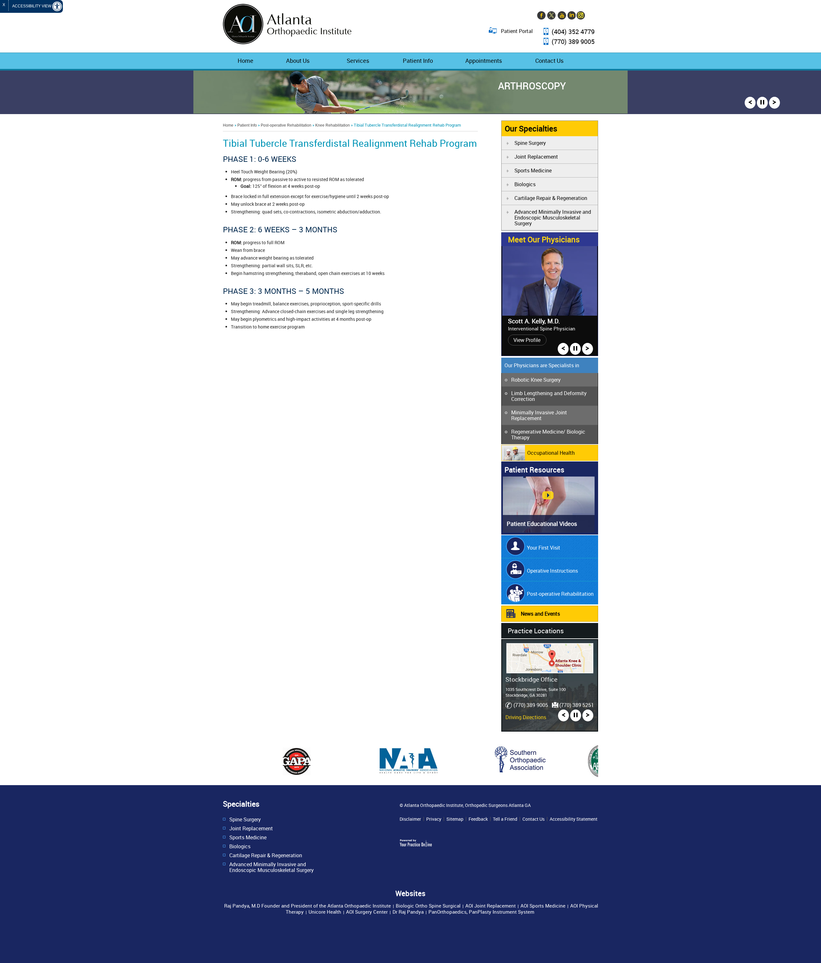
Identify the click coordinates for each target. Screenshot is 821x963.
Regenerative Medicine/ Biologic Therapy (548, 434)
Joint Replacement (536, 156)
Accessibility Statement (573, 819)
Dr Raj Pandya (408, 912)
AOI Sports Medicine (543, 905)
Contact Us (549, 60)
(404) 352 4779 (573, 32)
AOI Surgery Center (367, 912)
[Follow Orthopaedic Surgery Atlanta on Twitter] (551, 16)
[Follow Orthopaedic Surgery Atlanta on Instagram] (580, 16)
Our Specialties (531, 128)
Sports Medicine (533, 170)
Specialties (241, 804)
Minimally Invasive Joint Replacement (539, 415)
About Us (297, 60)
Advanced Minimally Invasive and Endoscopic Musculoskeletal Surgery (552, 217)
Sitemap (454, 819)
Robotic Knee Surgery (536, 379)
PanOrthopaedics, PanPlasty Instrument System (481, 912)
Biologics (525, 184)
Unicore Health (325, 912)
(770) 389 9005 (573, 42)
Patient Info (418, 60)
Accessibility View (32, 6)
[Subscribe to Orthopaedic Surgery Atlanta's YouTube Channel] (561, 16)
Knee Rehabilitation (332, 125)
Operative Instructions (552, 570)
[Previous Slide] (750, 102)
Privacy (433, 819)
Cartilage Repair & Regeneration (550, 198)
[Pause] (762, 102)
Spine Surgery (530, 142)
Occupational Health (551, 452)
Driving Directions (525, 717)
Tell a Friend (505, 819)
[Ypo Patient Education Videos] (549, 530)
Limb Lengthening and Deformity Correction (549, 396)
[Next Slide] (774, 102)
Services (358, 60)
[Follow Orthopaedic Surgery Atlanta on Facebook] (542, 16)
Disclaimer (410, 819)
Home (245, 60)
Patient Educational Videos (542, 523)
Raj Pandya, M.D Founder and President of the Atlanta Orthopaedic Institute (307, 905)
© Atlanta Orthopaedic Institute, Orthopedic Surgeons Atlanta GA (465, 805)
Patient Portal (517, 31)
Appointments (483, 60)
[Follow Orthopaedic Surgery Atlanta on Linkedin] (571, 16)
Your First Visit (543, 547)
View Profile (526, 340)
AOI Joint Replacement (490, 905)
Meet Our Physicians (544, 239)
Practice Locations (536, 630)
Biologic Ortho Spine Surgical (428, 905)
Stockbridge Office (531, 679)
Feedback (478, 819)
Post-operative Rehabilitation (286, 125)
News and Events (540, 613)
